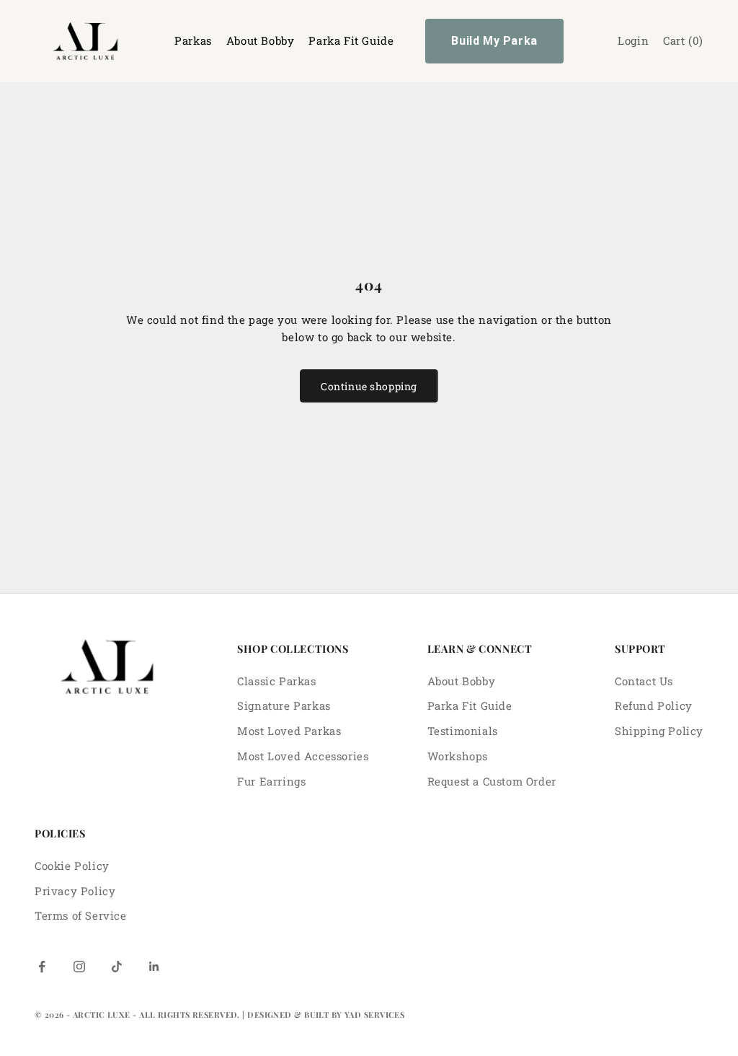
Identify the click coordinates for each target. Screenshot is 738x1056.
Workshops (457, 756)
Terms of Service (81, 915)
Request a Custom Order (491, 781)
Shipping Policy (659, 730)
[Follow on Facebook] (42, 966)
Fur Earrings (271, 781)
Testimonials (462, 730)
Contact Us (644, 681)
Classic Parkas (276, 681)
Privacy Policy (75, 891)
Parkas (193, 40)
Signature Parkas (284, 705)
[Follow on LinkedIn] (154, 966)
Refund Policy (654, 705)
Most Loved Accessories (302, 756)
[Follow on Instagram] (79, 966)
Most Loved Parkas (289, 730)
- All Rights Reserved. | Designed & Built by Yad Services (268, 1014)
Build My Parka (494, 41)
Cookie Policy (72, 865)
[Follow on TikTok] (117, 966)
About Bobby (260, 40)
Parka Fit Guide (351, 40)
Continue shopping (369, 386)
